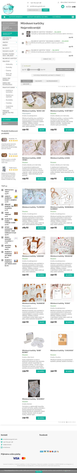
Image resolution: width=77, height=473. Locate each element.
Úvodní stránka (4, 17)
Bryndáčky (9, 100)
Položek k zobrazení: (65, 69)
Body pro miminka (9, 74)
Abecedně (26, 84)
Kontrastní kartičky (7, 38)
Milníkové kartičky (10, 58)
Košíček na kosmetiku (9, 91)
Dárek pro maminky (6, 79)
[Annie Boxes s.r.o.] (13, 9)
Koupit (42, 130)
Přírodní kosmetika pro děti (8, 112)
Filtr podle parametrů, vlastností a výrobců (47, 75)
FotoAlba (9, 103)
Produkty (33, 464)
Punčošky (9, 67)
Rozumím (39, 471)
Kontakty (51, 464)
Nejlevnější (27, 81)
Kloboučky (9, 64)
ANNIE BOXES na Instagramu (63, 464)
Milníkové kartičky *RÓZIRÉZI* (46, 32)
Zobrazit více (47, 59)
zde (72, 470)
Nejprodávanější (52, 81)
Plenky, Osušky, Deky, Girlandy (8, 54)
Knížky (5, 45)
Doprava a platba (42, 464)
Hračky (5, 42)
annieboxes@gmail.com (10, 439)
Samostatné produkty (7, 34)
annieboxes (6, 447)
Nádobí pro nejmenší (9, 96)
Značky (5, 123)
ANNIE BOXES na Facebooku (25, 465)
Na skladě (27, 66)
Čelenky (8, 70)
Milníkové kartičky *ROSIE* (45, 50)
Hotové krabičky (16, 17)
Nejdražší (38, 81)
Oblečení (6, 61)
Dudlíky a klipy (8, 51)
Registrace (72, 2)
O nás (27, 464)
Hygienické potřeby (9, 107)
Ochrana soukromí (40, 465)
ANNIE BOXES (7, 444)
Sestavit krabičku (8, 464)
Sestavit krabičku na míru (37, 17)
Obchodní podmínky (54, 465)
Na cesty (6, 48)
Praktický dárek (9, 87)
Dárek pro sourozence (7, 83)
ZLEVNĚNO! (56, 17)
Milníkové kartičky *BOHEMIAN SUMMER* (49, 41)
